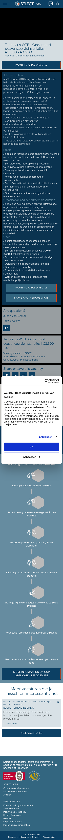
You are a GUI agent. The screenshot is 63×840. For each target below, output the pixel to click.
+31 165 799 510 (11, 320)
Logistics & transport (12, 821)
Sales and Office (11, 808)
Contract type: (10, 359)
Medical (7, 818)
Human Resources (11, 815)
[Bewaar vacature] (32, 375)
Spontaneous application (15, 791)
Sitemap (12, 837)
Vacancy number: (12, 353)
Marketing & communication (16, 825)
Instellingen (45, 436)
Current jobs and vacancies (16, 788)
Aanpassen (29, 456)
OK (31, 447)
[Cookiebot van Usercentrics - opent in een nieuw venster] (45, 381)
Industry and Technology (14, 812)
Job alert (7, 794)
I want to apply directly (31, 64)
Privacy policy (49, 837)
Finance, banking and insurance (18, 805)
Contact (35, 837)
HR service (24, 837)
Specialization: (11, 356)
